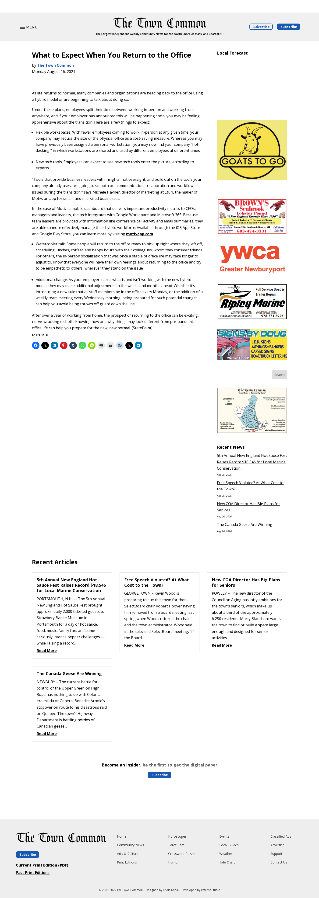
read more (47, 650)
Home (121, 836)
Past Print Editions (33, 872)
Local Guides (229, 845)
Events (224, 836)
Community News (130, 845)
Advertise (261, 26)
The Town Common (55, 65)
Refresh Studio (210, 890)
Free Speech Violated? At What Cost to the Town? (156, 582)
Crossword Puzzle (181, 853)
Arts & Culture (127, 853)
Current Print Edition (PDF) (42, 865)
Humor (173, 862)
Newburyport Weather (252, 109)
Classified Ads (280, 836)
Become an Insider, (122, 765)
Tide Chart (227, 862)
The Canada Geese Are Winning (244, 524)
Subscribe (289, 26)
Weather (225, 853)
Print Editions (127, 862)
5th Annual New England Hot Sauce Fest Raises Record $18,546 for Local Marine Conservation (252, 462)
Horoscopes (177, 836)
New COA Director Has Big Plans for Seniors (246, 582)
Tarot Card (176, 845)
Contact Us (278, 862)
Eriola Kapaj (171, 890)
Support (276, 853)
